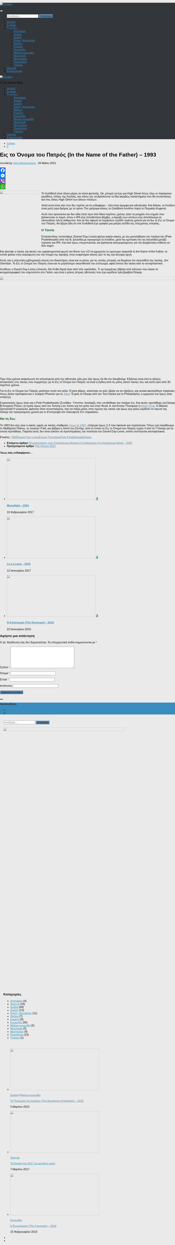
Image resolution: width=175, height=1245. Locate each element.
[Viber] (87, 181)
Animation (20, 31)
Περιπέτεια (20, 61)
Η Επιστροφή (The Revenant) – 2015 (30, 622)
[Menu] (1, 10)
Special (11, 68)
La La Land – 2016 (18, 564)
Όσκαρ (87, 437)
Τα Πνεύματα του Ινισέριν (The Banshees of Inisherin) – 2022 (47, 1101)
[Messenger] (87, 175)
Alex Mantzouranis (24, 163)
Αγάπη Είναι (147, 405)
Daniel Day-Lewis (28, 437)
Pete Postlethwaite (71, 437)
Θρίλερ (18, 43)
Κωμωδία (19, 49)
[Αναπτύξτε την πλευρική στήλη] (1, 699)
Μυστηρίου (20, 58)
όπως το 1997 (77, 425)
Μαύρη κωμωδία (24, 52)
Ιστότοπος (6, 685)
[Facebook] (87, 170)
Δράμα (18, 34)
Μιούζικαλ (20, 55)
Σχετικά (11, 25)
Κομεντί (18, 46)
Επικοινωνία (14, 71)
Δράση (18, 37)
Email (4, 679)
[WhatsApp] (87, 186)
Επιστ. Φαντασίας (24, 40)
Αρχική (11, 22)
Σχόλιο (5, 667)
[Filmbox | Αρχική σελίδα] (6, 4)
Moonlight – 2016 (18, 505)
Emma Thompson (49, 437)
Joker (66, 394)
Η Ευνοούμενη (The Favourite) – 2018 (33, 1226)
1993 (14, 437)
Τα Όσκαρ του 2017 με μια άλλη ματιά (32, 1163)
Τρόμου (18, 65)
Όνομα (5, 673)
